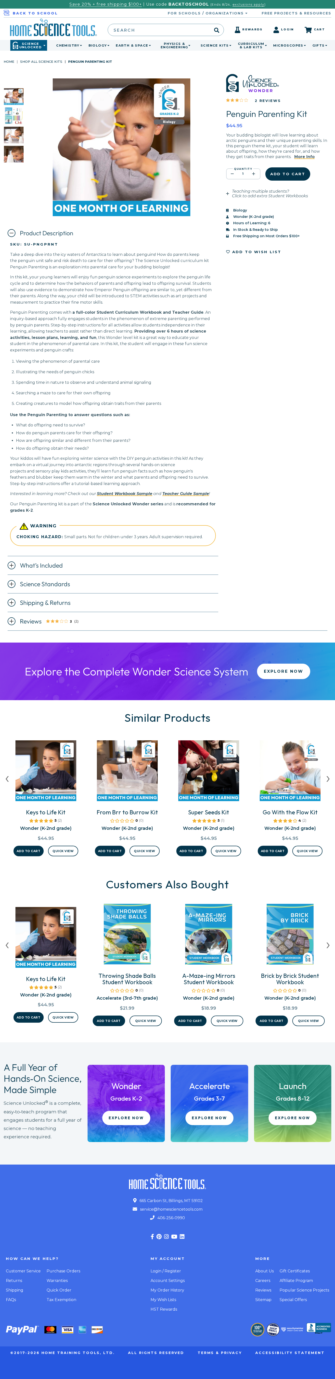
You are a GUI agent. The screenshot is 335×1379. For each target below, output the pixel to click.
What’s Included (41, 565)
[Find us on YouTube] (174, 1236)
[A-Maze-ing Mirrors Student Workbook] (208, 936)
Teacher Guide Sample (185, 493)
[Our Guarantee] (257, 1329)
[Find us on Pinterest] (159, 1236)
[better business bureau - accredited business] (319, 1329)
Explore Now (283, 671)
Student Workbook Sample (124, 493)
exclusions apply (248, 4)
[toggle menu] (80, 45)
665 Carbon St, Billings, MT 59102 (171, 1200)
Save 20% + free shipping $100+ (105, 4)
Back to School (35, 13)
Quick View (63, 851)
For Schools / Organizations (206, 13)
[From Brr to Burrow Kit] (127, 772)
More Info (304, 156)
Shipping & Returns (45, 603)
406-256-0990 (170, 1218)
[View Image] (14, 100)
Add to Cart (28, 851)
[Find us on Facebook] (152, 1236)
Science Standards (45, 584)
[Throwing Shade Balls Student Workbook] (127, 936)
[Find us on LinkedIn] (182, 1236)
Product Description (46, 233)
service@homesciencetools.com (171, 1209)
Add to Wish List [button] (256, 251)
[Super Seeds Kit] (208, 772)
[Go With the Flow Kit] (290, 772)
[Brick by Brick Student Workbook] (290, 936)
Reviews (53, 621)
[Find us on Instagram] (166, 1236)
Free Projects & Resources (296, 13)
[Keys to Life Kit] (45, 772)
